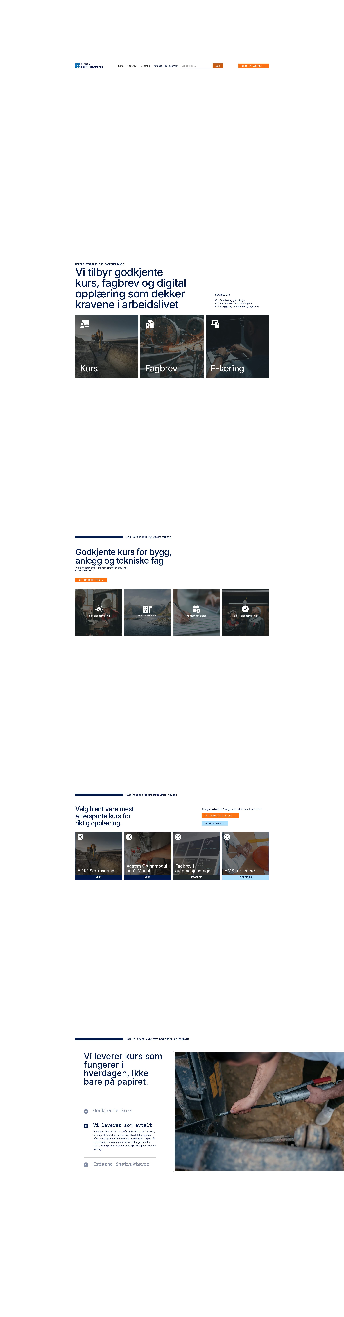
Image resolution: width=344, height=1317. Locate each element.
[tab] (121, 66)
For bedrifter (171, 66)
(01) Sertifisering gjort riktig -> (230, 300)
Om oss (158, 66)
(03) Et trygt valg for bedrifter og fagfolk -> (237, 306)
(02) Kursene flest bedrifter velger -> (233, 303)
